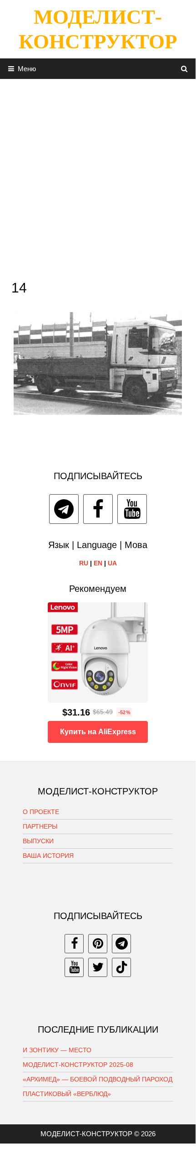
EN (98, 563)
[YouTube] (132, 509)
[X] (97, 967)
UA (112, 563)
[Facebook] (98, 509)
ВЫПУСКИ (38, 841)
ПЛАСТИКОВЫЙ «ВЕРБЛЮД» (67, 1093)
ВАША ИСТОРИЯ (48, 855)
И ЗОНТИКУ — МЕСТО (57, 1050)
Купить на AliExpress (98, 732)
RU (83, 563)
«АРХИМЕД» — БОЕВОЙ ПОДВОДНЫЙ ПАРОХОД (97, 1079)
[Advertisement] (98, 177)
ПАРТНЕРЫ (40, 826)
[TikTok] (121, 967)
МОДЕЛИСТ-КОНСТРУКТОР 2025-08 (78, 1064)
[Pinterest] (97, 943)
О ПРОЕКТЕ (41, 811)
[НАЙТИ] (184, 68)
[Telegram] (64, 509)
